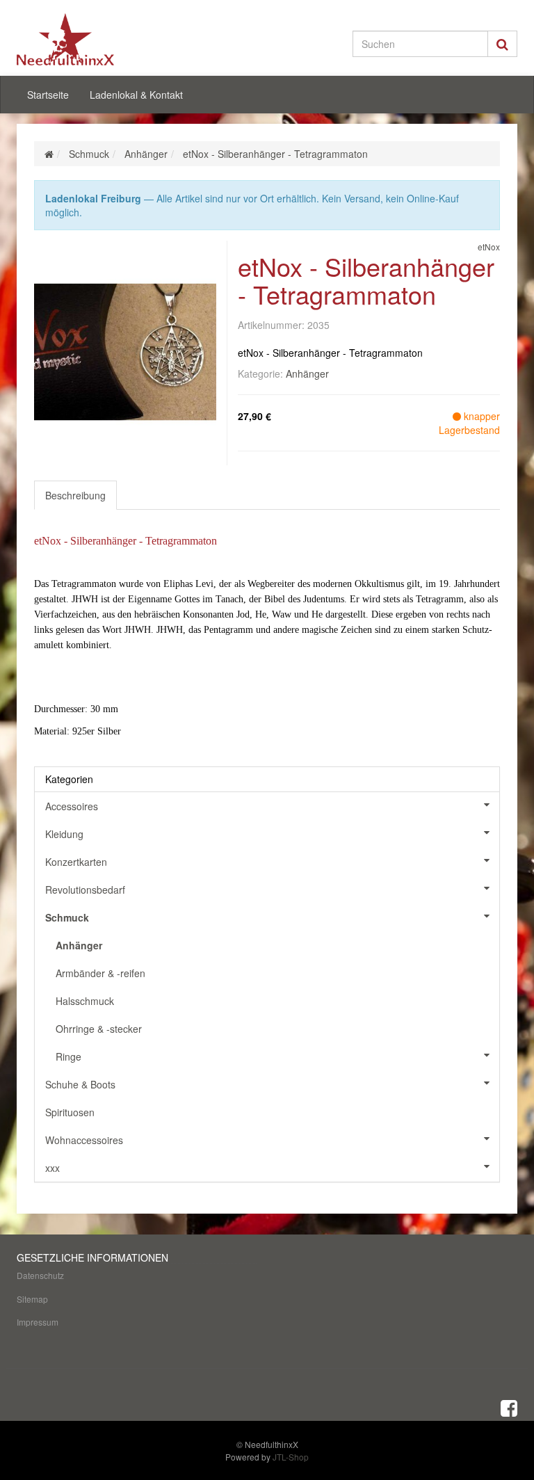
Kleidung (64, 834)
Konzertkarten (76, 862)
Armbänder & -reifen (100, 973)
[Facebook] (509, 1407)
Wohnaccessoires (84, 1140)
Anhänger (307, 373)
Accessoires (71, 806)
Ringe (68, 1056)
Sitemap (32, 1299)
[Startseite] (49, 154)
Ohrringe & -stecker (99, 1029)
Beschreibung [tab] (75, 495)
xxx (52, 1168)
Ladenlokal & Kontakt (136, 95)
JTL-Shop (291, 1457)
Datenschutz (40, 1275)
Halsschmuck (85, 1001)
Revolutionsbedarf (85, 889)
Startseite (48, 95)
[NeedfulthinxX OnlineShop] (93, 39)
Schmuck (67, 917)
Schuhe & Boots (80, 1084)
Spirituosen (70, 1112)
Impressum (37, 1322)
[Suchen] (502, 44)
